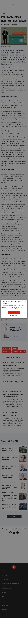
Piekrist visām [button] (14, 312)
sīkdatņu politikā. (14, 308)
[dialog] (14, 309)
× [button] (25, 301)
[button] (14, 316)
